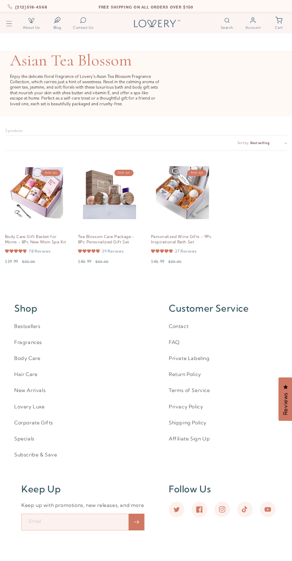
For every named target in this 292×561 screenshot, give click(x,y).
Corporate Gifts (33, 422)
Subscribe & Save (35, 454)
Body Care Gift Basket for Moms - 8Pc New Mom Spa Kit (35, 239)
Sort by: (243, 143)
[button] (9, 23)
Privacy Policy (186, 406)
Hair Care (25, 374)
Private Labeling (189, 358)
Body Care (27, 358)
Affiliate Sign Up (189, 438)
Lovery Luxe (29, 406)
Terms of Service (189, 390)
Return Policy (185, 374)
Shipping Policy (188, 422)
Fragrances (28, 342)
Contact (178, 326)
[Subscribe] (136, 522)
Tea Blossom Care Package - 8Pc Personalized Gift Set (106, 239)
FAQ (174, 342)
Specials (24, 438)
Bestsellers (27, 326)
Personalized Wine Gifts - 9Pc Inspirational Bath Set (181, 239)
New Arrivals (30, 390)
